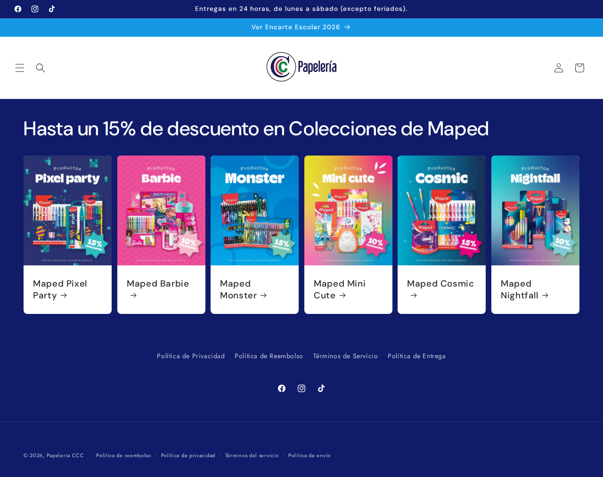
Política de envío (309, 455)
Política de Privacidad (191, 356)
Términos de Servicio (345, 356)
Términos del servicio (252, 455)
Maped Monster (238, 289)
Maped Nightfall (519, 289)
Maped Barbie (158, 283)
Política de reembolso (123, 455)
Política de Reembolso (269, 356)
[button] (19, 68)
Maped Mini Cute (340, 289)
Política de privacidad (188, 455)
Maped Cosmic (440, 283)
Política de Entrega (417, 356)
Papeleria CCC (65, 455)
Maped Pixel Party (60, 289)
